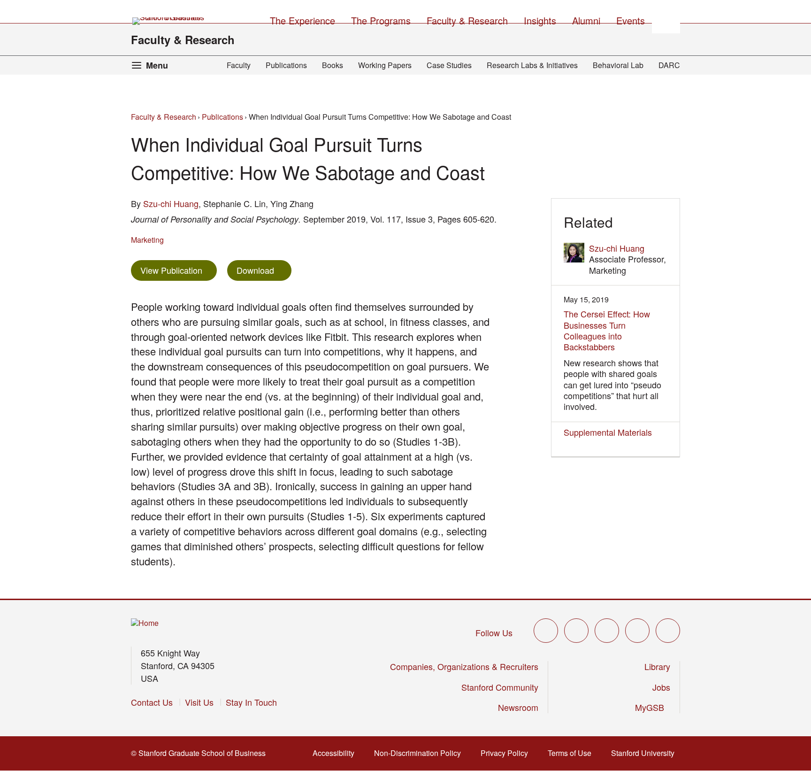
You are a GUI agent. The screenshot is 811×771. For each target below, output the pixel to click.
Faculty (239, 65)
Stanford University (645, 753)
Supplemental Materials (608, 432)
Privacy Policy (507, 753)
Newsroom (518, 707)
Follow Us (494, 632)
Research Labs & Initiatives (532, 65)
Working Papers (385, 65)
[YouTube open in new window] (637, 630)
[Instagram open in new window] (607, 630)
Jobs (661, 687)
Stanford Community (499, 687)
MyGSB (652, 707)
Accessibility (336, 753)
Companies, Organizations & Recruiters (464, 666)
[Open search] (666, 19)
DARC (669, 65)
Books (332, 65)
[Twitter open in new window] (546, 630)
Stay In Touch (251, 702)
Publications (286, 65)
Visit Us (199, 702)
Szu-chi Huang (171, 203)
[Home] (145, 623)
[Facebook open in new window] (576, 630)
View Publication (178, 269)
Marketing (147, 239)
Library (657, 666)
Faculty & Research (183, 39)
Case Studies (449, 65)
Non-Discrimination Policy (420, 753)
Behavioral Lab (618, 65)
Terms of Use (572, 753)
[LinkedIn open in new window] (668, 630)
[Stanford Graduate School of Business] (169, 21)
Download (255, 270)
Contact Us (152, 702)
